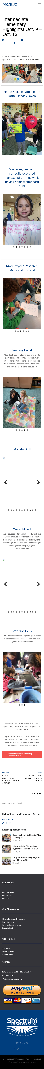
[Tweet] (34, 794)
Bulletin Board (7, 955)
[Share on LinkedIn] (40, 794)
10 (32, 510)
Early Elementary (8, 922)
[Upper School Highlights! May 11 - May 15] (6, 838)
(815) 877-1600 (7, 975)
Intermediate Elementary (12, 925)
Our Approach (7, 895)
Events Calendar (8, 951)
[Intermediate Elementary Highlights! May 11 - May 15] (6, 849)
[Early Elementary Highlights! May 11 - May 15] (6, 860)
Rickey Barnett (24, 43)
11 (35, 510)
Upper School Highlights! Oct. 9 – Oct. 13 (33, 778)
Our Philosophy (8, 892)
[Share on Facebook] (32, 794)
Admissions (6, 948)
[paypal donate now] (22, 992)
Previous (6, 219)
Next (37, 219)
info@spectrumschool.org (12, 979)
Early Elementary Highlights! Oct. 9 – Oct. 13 (10, 779)
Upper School (7, 928)
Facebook (8, 819)
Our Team (6, 898)
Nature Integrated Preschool (13, 919)
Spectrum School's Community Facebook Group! (20, 755)
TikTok (8, 823)
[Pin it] (37, 794)
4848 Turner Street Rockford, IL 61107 (17, 972)
